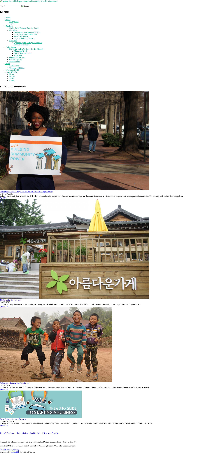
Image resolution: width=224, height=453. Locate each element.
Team (11, 24)
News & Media (11, 72)
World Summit (14, 62)
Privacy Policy (22, 433)
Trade (7, 64)
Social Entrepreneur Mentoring (25, 34)
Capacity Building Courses (24, 39)
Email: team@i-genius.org (9, 450)
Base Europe (14, 66)
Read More (4, 198)
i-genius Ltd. (14, 452)
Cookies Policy (35, 433)
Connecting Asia (15, 59)
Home (7, 18)
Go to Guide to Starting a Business (13, 419)
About (7, 20)
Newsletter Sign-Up (51, 433)
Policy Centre (10, 47)
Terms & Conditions (7, 433)
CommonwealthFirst (16, 68)
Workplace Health (12, 70)
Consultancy (14, 30)
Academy (9, 26)
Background (13, 22)
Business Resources (21, 45)
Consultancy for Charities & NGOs (27, 32)
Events (11, 80)
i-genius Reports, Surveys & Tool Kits (28, 43)
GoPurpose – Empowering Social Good (14, 383)
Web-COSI (18, 55)
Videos (11, 78)
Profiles (12, 76)
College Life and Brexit (22, 53)
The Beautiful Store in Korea (10, 300)
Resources (13, 41)
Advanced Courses (21, 36)
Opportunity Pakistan (17, 57)
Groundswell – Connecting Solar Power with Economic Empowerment (26, 192)
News (11, 74)
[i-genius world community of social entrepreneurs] (28, 1)
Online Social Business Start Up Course (24, 28)
